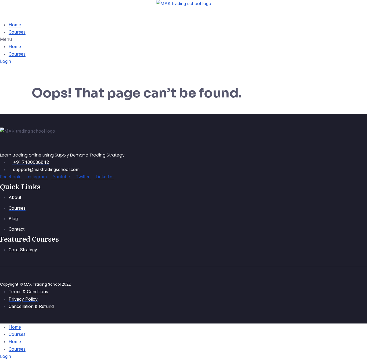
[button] (183, 39)
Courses (17, 32)
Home (15, 24)
